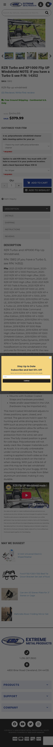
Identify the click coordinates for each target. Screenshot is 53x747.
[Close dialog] (50, 357)
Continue (26, 381)
